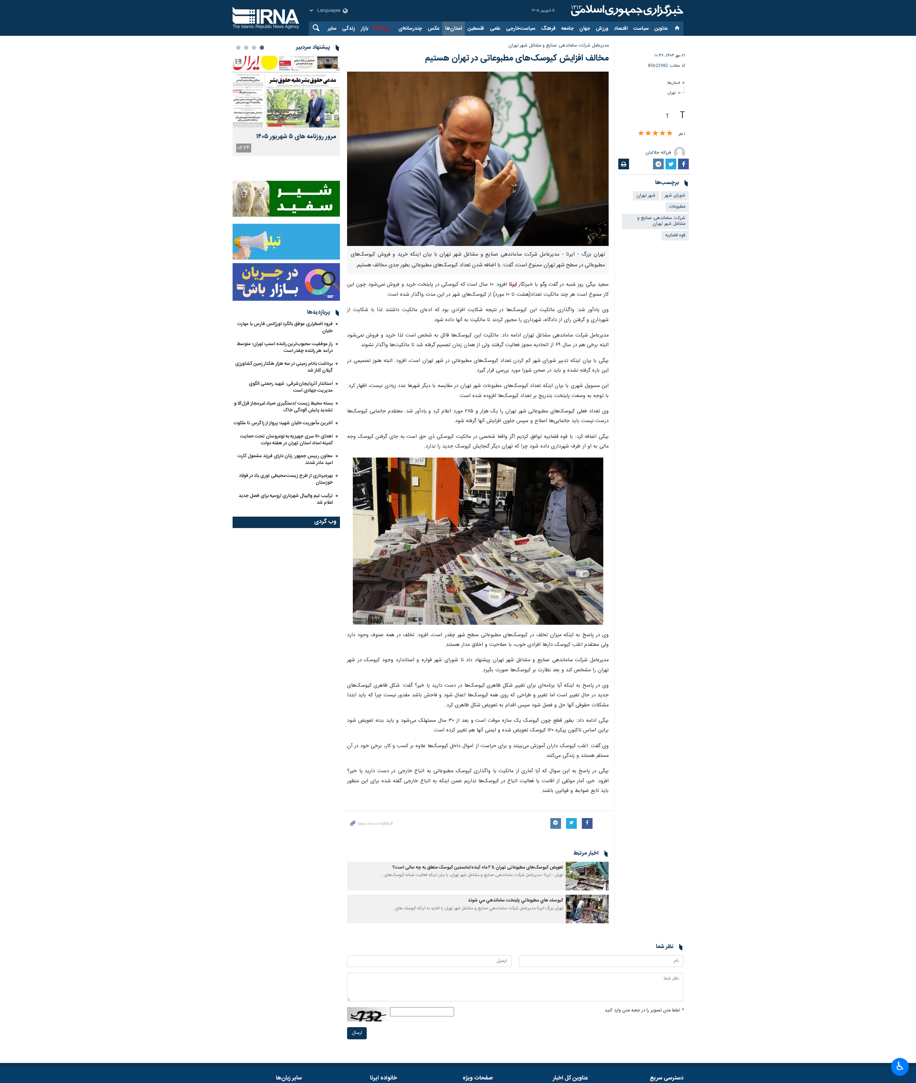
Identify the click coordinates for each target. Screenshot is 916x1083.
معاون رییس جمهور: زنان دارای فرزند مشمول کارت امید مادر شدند (285, 459)
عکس (433, 28)
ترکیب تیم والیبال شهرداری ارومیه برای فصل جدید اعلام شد (286, 499)
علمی (495, 28)
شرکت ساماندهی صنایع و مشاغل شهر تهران (661, 221)
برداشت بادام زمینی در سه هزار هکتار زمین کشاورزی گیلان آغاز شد (284, 367)
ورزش (602, 28)
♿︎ (900, 1066)
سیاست (641, 28)
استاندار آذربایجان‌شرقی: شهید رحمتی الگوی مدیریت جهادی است (291, 387)
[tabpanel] (286, 106)
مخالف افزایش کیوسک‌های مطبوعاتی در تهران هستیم (516, 58)
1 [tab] (262, 47)
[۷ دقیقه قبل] (286, 91)
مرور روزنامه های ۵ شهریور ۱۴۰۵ (296, 137)
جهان (584, 28)
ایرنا (626, 11)
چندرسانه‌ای (410, 28)
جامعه (567, 28)
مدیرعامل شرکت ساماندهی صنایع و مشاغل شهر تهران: (558, 45)
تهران (672, 93)
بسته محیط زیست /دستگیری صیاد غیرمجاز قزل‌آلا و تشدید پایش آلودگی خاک (283, 407)
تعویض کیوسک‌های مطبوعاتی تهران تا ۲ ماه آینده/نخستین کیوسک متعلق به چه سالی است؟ (478, 867)
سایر (332, 28)
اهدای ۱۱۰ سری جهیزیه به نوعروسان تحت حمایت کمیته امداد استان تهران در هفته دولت (286, 439)
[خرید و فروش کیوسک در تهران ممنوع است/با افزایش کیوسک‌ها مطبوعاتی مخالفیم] (478, 541)
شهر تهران (646, 195)
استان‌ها (453, 28)
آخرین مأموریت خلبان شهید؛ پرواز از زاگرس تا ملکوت (283, 423)
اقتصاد (621, 28)
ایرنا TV (381, 28)
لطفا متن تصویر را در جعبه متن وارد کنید (644, 1010)
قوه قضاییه (675, 235)
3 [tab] (246, 47)
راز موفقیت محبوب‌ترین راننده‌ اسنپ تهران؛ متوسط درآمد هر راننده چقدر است (285, 347)
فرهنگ (548, 28)
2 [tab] (254, 47)
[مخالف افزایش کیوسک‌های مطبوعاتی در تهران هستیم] (478, 159)
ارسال (357, 1033)
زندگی (348, 28)
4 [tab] (238, 47)
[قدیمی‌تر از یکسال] (587, 876)
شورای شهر (674, 195)
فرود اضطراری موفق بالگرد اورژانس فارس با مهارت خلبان (285, 327)
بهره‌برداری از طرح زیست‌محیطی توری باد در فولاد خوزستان (286, 479)
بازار (364, 28)
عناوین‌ (661, 28)
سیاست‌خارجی (520, 28)
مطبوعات (677, 207)
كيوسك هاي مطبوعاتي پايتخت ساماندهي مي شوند (515, 900)
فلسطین (476, 28)
